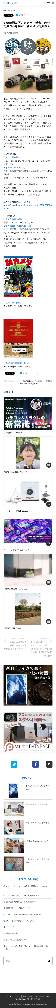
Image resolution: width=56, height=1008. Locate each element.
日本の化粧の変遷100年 (16, 940)
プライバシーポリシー (41, 996)
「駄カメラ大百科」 (13, 302)
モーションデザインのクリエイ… (17, 550)
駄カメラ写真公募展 (13, 219)
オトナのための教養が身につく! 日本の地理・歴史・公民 (29, 947)
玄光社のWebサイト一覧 (24, 999)
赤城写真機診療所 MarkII (17, 363)
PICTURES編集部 (11, 33)
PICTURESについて (14, 996)
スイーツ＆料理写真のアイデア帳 (20, 921)
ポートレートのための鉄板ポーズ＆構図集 (23, 914)
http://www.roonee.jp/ (14, 167)
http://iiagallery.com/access (17, 226)
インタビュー (11, 927)
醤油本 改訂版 (12, 933)
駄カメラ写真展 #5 (12, 157)
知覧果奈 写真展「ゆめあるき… (16, 589)
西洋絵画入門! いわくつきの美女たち (21, 902)
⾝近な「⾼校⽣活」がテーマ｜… (17, 472)
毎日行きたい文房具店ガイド (18, 908)
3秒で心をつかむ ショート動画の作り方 (22, 895)
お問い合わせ (27, 996)
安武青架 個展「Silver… (13, 628)
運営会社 (37, 999)
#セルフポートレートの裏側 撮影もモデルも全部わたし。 (28, 887)
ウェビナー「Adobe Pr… (14, 433)
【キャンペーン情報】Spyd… (16, 511)
